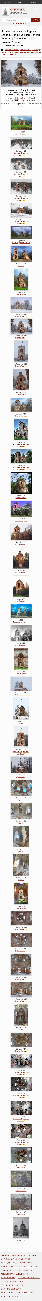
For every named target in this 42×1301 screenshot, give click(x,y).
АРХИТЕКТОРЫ (27, 1293)
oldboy (21, 723)
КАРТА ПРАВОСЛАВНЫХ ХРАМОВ (12, 1259)
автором (21, 106)
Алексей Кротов (21, 134)
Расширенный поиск (19, 23)
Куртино (3, 52)
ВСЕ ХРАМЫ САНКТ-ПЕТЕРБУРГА (29, 1278)
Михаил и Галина (20, 416)
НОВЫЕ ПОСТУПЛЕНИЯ (29, 1267)
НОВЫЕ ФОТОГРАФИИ (8, 1270)
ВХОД (19, 2)
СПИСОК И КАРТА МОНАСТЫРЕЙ (12, 1282)
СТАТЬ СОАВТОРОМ (18, 1255)
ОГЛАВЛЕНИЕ (31, 1255)
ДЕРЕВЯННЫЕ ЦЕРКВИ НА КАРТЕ (12, 1285)
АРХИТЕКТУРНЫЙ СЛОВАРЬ (10, 1293)
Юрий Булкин (20, 395)
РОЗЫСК (30, 1263)
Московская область (12, 50)
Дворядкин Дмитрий (20, 622)
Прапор (21, 266)
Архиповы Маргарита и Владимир (21, 154)
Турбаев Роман (22, 99)
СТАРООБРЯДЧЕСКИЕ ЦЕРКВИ (11, 1289)
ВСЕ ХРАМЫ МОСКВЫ (8, 1278)
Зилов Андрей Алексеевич (21, 243)
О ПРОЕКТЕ (5, 1255)
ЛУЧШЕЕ (15, 1263)
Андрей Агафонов (21, 544)
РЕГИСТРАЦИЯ (33, 2)
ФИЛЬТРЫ (4, 1267)
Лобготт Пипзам (21, 498)
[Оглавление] (2, 50)
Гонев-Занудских (21, 521)
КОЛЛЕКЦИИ (5, 1263)
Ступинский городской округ (30, 50)
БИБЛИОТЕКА (35, 1270)
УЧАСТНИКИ (29, 1259)
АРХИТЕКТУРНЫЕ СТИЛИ (9, 1296)
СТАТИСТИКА (15, 1267)
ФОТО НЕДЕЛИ (23, 1270)
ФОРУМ (22, 1263)
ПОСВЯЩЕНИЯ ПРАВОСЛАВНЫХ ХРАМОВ (14, 1274)
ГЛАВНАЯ (7, 2)
